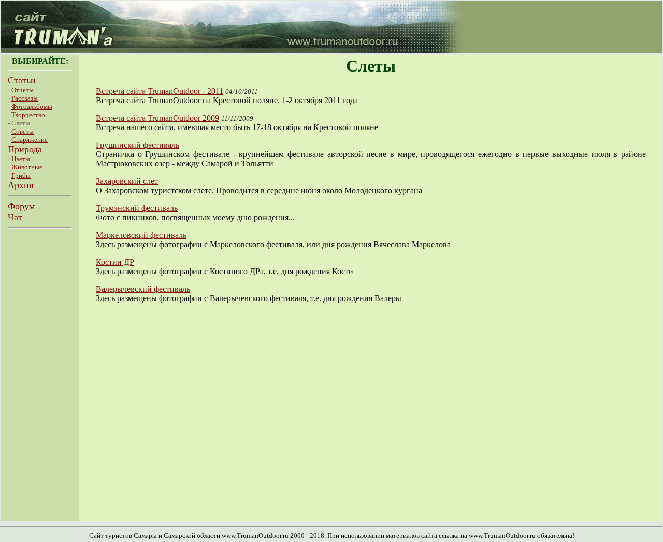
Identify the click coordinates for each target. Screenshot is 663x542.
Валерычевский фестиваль (143, 288)
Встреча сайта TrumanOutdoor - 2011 (159, 91)
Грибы (21, 175)
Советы (22, 131)
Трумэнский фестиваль (137, 208)
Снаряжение (29, 140)
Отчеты (22, 90)
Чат (15, 217)
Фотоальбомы (31, 106)
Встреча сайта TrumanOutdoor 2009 (157, 117)
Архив (21, 185)
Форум (21, 206)
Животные (26, 167)
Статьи (22, 80)
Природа (25, 149)
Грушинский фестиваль (137, 144)
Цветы (20, 159)
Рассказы (24, 98)
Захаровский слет (127, 181)
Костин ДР (115, 262)
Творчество (28, 115)
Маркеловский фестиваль (141, 235)
